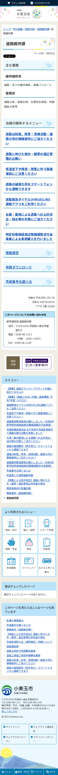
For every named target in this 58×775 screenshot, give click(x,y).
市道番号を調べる (19, 281)
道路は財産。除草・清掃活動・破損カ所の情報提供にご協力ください (29, 139)
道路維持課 (43, 29)
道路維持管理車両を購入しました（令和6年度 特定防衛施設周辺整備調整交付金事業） (30, 423)
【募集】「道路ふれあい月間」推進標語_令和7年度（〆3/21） (29, 398)
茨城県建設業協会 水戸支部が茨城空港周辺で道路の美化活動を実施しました (29, 431)
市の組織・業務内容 (24, 29)
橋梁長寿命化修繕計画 (18, 488)
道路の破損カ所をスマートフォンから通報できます (29, 186)
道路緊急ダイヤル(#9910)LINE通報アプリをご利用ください (28, 201)
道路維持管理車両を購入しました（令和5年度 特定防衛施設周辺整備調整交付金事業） (30, 463)
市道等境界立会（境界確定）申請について (29, 641)
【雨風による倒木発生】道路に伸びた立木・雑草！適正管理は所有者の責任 (28, 481)
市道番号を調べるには (18, 470)
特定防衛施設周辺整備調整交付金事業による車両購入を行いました (29, 236)
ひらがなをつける (42, 2)
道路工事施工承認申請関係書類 (23, 655)
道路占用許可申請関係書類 (20, 651)
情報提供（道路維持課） (19, 493)
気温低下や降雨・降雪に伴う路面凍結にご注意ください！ (29, 414)
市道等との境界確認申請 (19, 475)
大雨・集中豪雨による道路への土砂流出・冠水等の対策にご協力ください (29, 439)
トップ (6, 29)
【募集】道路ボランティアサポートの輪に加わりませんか (29, 390)
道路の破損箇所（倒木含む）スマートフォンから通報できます (29, 447)
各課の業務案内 (14, 620)
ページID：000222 (44, 53)
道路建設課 (12, 646)
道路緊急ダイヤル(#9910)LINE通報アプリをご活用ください (29, 406)
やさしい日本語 (18, 2)
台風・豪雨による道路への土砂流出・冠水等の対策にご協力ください (29, 219)
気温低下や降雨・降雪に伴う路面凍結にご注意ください (29, 171)
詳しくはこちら (9, 711)
